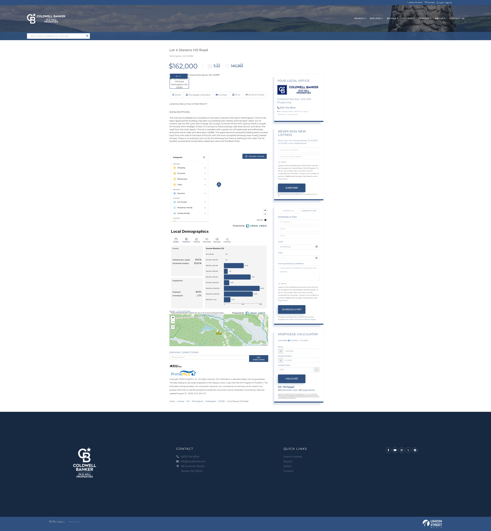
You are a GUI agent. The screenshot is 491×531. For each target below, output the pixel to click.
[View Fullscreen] (173, 327)
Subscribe (292, 188)
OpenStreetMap (255, 345)
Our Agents (293, 114)
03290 (221, 401)
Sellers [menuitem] (407, 18)
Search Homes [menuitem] (292, 456)
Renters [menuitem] (423, 18)
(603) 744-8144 (415, 2)
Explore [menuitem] (375, 18)
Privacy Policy (283, 179)
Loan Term (282, 340)
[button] (87, 36)
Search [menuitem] (359, 18)
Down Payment (285, 356)
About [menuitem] (439, 18)
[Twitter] (408, 450)
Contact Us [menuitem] (457, 18)
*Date (280, 242)
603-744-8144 (288, 107)
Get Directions (259, 358)
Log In (441, 3)
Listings (180, 401)
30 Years (294, 340)
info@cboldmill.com (193, 461)
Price (280, 347)
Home (172, 401)
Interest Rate (284, 365)
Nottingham (210, 401)
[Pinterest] (415, 450)
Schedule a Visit (309, 211)
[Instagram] (401, 450)
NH (188, 401)
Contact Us (282, 114)
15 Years (304, 340)
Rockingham (197, 401)
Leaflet (245, 345)
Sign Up (449, 3)
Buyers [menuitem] (391, 18)
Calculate (292, 378)
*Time (280, 253)
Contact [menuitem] (288, 471)
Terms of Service (304, 319)
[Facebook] (388, 450)
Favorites (431, 2)
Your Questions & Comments (291, 264)
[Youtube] (395, 450)
